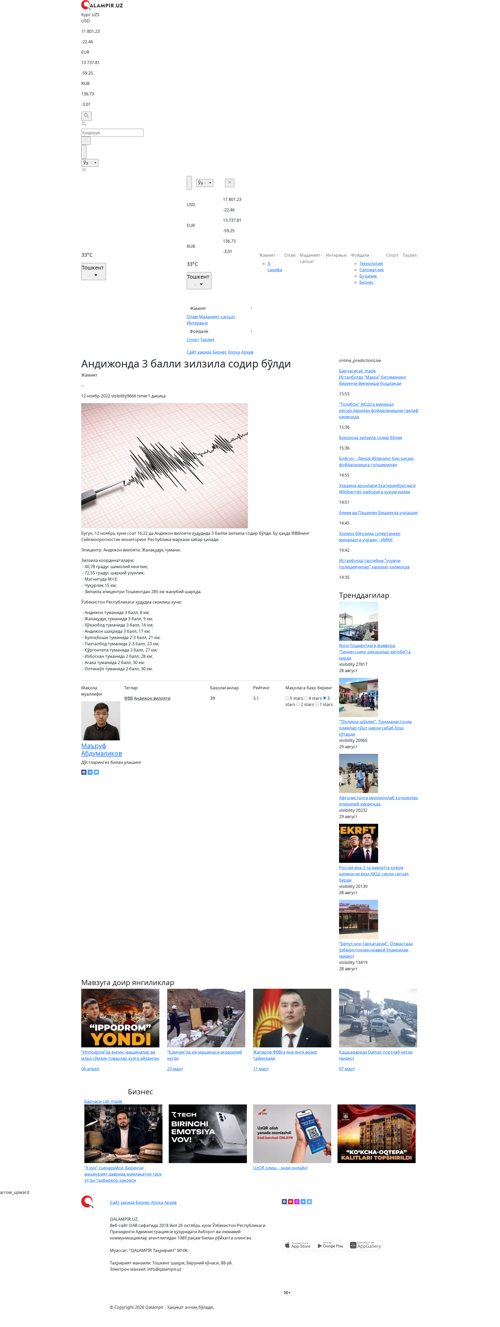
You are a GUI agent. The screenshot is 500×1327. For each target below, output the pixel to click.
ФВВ (128, 698)
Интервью (197, 323)
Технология (371, 263)
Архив (247, 352)
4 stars (315, 698)
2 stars (307, 704)
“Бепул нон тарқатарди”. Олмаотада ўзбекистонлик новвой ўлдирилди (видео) (376, 950)
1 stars (326, 704)
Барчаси (357, 371)
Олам (192, 317)
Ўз (86, 163)
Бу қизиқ (368, 276)
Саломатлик (371, 270)
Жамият (198, 308)
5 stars (296, 698)
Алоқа (234, 352)
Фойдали (199, 331)
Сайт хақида (199, 352)
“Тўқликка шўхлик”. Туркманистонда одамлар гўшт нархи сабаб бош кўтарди (375, 728)
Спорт (193, 339)
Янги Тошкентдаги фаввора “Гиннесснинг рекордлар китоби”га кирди (375, 652)
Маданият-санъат (217, 317)
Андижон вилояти (152, 698)
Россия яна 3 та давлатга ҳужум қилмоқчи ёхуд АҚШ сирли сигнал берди (374, 874)
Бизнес (220, 352)
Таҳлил (207, 339)
